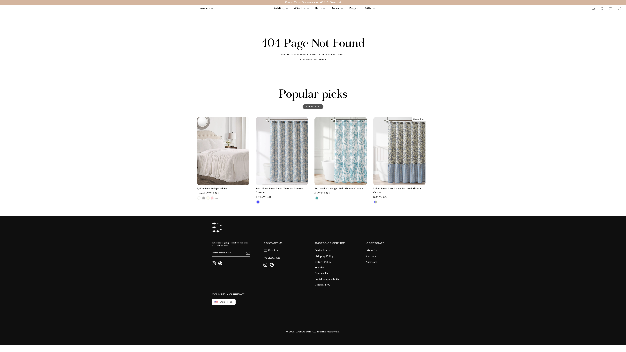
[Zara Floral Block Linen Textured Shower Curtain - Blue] (258, 202)
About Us (372, 250)
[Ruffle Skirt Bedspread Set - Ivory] (207, 198)
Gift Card (372, 262)
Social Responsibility (327, 279)
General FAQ (323, 285)
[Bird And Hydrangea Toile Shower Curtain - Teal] (316, 198)
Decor (335, 8)
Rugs (353, 8)
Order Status (323, 250)
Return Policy (323, 262)
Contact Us (321, 273)
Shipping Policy (324, 256)
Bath (318, 8)
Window (299, 8)
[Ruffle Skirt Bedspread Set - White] (199, 198)
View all (313, 107)
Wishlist (320, 267)
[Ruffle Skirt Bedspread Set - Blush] (212, 198)
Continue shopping (313, 59)
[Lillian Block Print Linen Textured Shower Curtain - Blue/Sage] (375, 202)
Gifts (368, 8)
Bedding (279, 8)
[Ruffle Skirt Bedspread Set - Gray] (203, 198)
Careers (371, 256)
